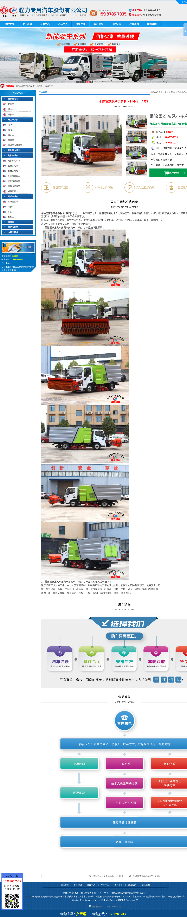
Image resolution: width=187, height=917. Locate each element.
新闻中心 (45, 24)
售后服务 (98, 24)
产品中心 (62, 24)
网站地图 (152, 24)
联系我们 (134, 24)
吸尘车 (48, 85)
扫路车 (31, 85)
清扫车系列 (13, 99)
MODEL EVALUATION (124, 609)
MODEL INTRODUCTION (124, 106)
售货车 (11, 217)
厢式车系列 (13, 196)
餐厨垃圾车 (13, 191)
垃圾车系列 (13, 155)
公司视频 (80, 24)
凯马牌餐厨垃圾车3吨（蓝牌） (147, 876)
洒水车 (11, 125)
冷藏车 (11, 207)
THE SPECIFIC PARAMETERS (124, 207)
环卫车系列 (13, 119)
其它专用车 (13, 227)
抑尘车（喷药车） (16, 145)
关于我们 (27, 24)
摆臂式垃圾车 (14, 186)
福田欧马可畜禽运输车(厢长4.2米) (108, 876)
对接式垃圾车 (14, 160)
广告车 (11, 212)
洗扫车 (40, 85)
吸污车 (11, 135)
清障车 (11, 222)
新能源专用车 (14, 150)
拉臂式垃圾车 (14, 166)
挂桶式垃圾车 (14, 171)
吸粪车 (11, 130)
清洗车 (11, 140)
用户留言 (116, 24)
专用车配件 (13, 232)
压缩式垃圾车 (14, 176)
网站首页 (9, 24)
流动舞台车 (13, 201)
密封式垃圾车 (14, 181)
